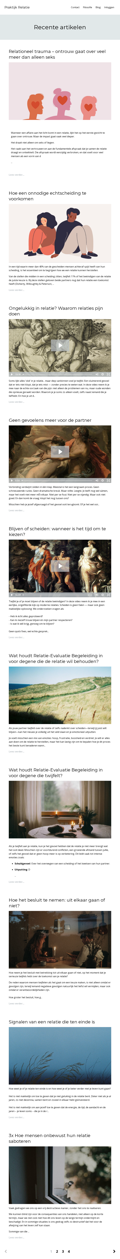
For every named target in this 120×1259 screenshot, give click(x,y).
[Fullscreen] (108, 374)
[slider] (57, 374)
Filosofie (87, 7)
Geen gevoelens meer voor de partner (50, 420)
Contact (75, 7)
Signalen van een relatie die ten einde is (52, 1022)
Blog (98, 7)
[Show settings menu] (103, 374)
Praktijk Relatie (17, 7)
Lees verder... (16, 174)
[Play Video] (11, 374)
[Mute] (97, 374)
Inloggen (109, 7)
